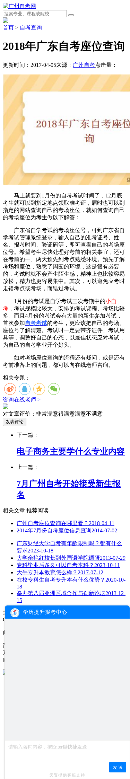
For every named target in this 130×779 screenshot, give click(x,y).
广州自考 (84, 65)
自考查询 (31, 27)
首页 (8, 27)
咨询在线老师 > (22, 399)
